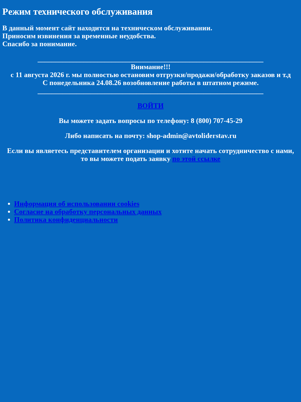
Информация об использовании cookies (76, 203)
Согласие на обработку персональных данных (88, 211)
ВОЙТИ (151, 105)
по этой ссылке (196, 158)
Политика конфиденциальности (66, 219)
